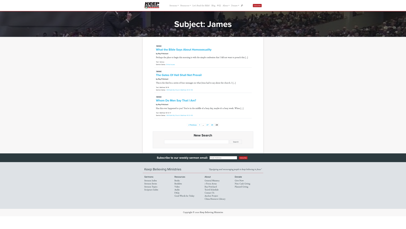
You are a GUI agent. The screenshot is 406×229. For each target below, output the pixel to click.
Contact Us (209, 192)
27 (207, 125)
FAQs (176, 192)
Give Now (239, 180)
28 (212, 125)
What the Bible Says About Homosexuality (183, 49)
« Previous (192, 125)
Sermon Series (150, 183)
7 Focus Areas (211, 183)
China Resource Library (215, 198)
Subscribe (257, 5)
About (225, 5)
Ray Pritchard (211, 186)
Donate (234, 5)
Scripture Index (151, 189)
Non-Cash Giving (242, 183)
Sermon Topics (150, 186)
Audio (177, 189)
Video (177, 186)
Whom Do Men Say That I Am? (176, 100)
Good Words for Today (184, 195)
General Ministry (212, 180)
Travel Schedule (212, 189)
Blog (213, 5)
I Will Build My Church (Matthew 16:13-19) (179, 90)
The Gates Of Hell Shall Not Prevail (179, 75)
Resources (184, 5)
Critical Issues (170, 64)
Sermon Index (150, 180)
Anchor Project (211, 195)
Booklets (178, 183)
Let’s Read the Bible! (201, 5)
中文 (219, 5)
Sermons (173, 5)
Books (177, 180)
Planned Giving (241, 186)
